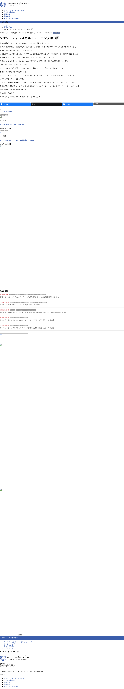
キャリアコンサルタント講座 (14, 678)
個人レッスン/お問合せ (12, 686)
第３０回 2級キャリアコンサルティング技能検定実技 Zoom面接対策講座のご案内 (29, 297)
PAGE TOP (119, 666)
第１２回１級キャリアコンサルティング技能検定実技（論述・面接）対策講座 (27, 328)
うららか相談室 (9, 680)
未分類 (37, 294)
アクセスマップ (9, 644)
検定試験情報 (43, 294)
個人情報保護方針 (10, 646)
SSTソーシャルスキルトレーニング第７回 (12, 124)
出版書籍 (7, 684)
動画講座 (7, 682)
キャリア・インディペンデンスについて (18, 642)
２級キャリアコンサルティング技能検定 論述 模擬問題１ (21, 305)
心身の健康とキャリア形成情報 (21, 294)
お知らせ (11, 294)
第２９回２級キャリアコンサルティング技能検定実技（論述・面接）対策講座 (27, 320)
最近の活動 (56, 33)
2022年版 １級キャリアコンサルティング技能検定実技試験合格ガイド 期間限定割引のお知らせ (34, 312)
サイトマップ (8, 648)
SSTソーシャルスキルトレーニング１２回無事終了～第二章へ (17, 140)
